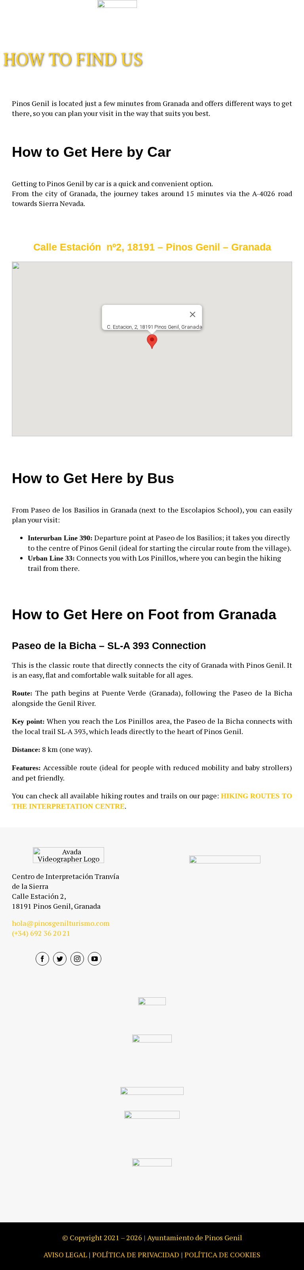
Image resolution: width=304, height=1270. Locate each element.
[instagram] (77, 959)
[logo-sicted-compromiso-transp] (152, 1090)
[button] (152, 341)
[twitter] (59, 959)
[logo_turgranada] (152, 1038)
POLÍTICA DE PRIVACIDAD (135, 1254)
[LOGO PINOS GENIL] (224, 859)
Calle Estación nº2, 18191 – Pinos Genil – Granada (152, 246)
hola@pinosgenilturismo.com (61, 923)
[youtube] (94, 959)
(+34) (41, 933)
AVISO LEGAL (65, 1254)
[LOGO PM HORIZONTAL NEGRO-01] (152, 1114)
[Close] (192, 314)
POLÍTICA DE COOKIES (222, 1254)
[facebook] (42, 959)
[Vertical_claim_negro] (152, 1162)
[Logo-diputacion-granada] (152, 1001)
